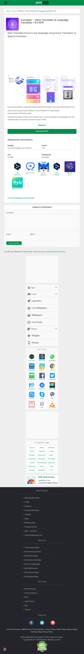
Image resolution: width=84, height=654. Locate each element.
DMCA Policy (27, 629)
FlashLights (41, 459)
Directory (17, 629)
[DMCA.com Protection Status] (42, 646)
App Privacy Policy (46, 632)
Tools (14, 11)
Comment (10, 213)
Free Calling (51, 459)
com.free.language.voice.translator (22, 198)
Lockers (32, 462)
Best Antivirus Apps (31, 555)
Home (8, 11)
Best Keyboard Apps (31, 576)
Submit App (61, 629)
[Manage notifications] (5, 649)
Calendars (42, 451)
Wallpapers (37, 315)
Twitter (27, 502)
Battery (42, 447)
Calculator (32, 455)
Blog (26, 605)
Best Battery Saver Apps (32, 559)
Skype (26, 518)
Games (34, 294)
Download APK (42, 131)
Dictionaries (42, 455)
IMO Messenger (29, 522)
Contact (9, 629)
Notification (41, 470)
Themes (33, 329)
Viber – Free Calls (30, 531)
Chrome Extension (30, 593)
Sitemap (34, 632)
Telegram (27, 514)
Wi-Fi (51, 470)
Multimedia (31, 466)
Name (33, 234)
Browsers (32, 470)
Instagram (28, 506)
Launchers (36, 301)
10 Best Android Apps (31, 547)
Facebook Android (30, 526)
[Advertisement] (42, 56)
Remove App (72, 629)
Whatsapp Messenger (32, 497)
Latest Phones (29, 601)
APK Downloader (30, 588)
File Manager (32, 459)
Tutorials (27, 609)
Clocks (32, 451)
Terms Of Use (50, 629)
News (26, 597)
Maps (51, 455)
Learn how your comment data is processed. (49, 252)
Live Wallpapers (39, 308)
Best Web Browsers (31, 568)
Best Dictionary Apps (31, 572)
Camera (51, 451)
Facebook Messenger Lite (33, 535)
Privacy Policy (38, 629)
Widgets (36, 335)
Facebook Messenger (31, 510)
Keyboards (51, 462)
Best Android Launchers (32, 551)
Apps (33, 287)
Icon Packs (37, 322)
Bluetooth (51, 447)
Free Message (41, 462)
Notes (42, 466)
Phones (35, 342)
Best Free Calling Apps (32, 564)
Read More (42, 125)
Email (8, 234)
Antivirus (32, 447)
